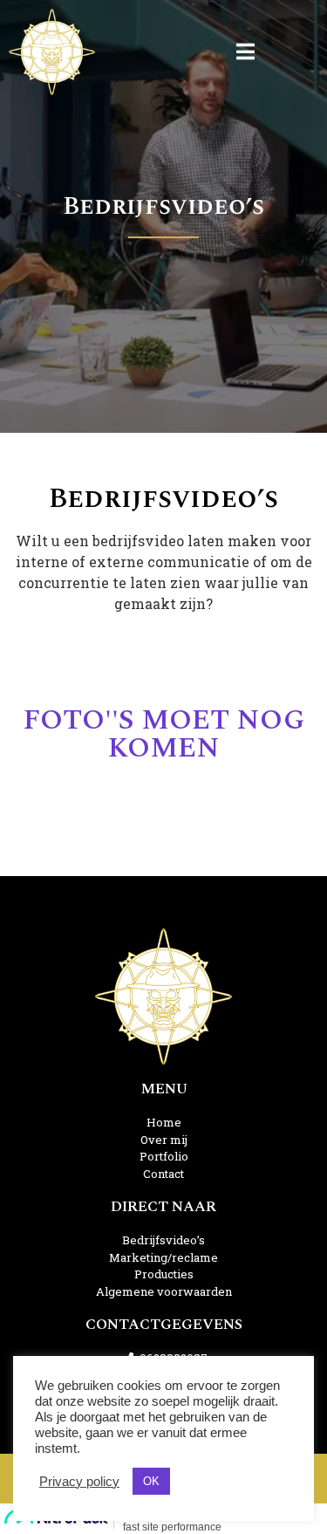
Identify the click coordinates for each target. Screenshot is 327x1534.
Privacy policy (79, 1482)
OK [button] (151, 1481)
